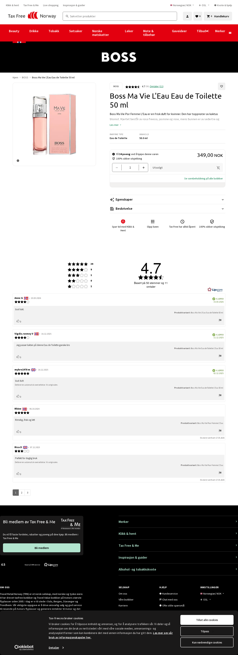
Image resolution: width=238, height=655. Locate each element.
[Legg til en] (142, 167)
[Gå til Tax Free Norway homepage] (32, 16)
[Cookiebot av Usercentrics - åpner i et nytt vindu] (24, 648)
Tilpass (205, 631)
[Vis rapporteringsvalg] (220, 320)
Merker (220, 31)
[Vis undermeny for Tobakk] (64, 32)
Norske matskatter (100, 33)
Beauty (14, 31)
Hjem (15, 77)
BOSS (25, 77)
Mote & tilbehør (149, 33)
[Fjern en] (118, 167)
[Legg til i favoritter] (221, 86)
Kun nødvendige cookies (207, 642)
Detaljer (54, 647)
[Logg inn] (187, 16)
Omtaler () (156, 86)
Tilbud (201, 31)
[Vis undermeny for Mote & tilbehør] (167, 32)
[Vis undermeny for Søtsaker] (87, 32)
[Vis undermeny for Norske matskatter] (120, 32)
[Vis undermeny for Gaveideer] (192, 32)
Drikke (33, 31)
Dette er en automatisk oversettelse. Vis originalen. (36, 385)
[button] (116, 125)
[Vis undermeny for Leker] (138, 32)
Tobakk (54, 31)
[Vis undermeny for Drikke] (43, 32)
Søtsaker (75, 31)
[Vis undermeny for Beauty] (24, 32)
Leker (129, 31)
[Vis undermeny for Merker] (230, 32)
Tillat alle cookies (207, 620)
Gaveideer (179, 31)
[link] (12, 5)
